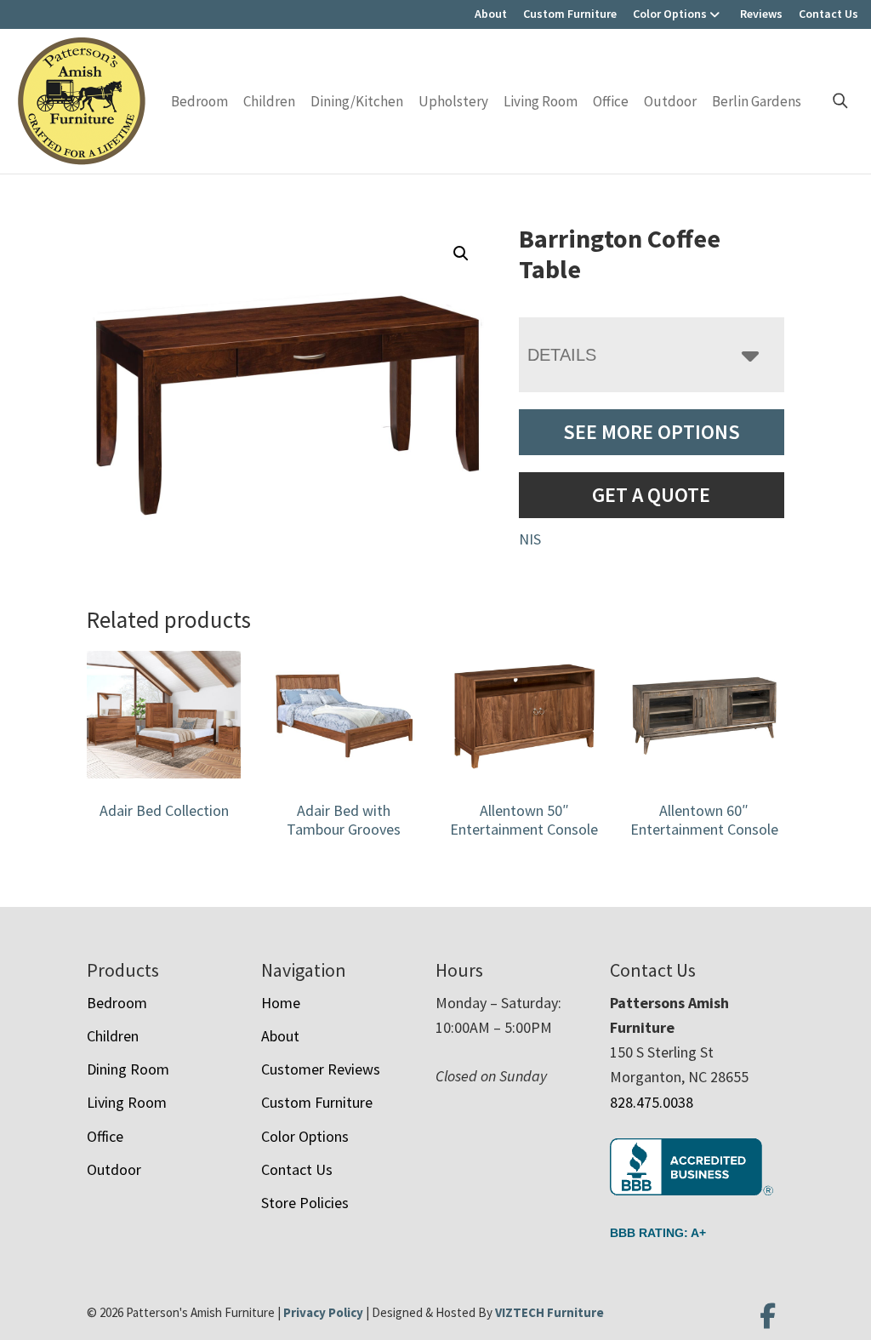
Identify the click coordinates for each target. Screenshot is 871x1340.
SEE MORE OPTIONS (651, 432)
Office (611, 101)
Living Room (541, 101)
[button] (461, 253)
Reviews (761, 13)
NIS (530, 539)
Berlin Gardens (756, 101)
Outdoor (670, 101)
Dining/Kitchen (356, 101)
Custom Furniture (570, 13)
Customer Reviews (320, 1069)
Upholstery (453, 101)
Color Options (670, 13)
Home (280, 1002)
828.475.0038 (651, 1102)
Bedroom (199, 101)
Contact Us (828, 13)
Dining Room (128, 1069)
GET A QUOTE (651, 495)
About (491, 13)
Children (269, 101)
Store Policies (305, 1202)
